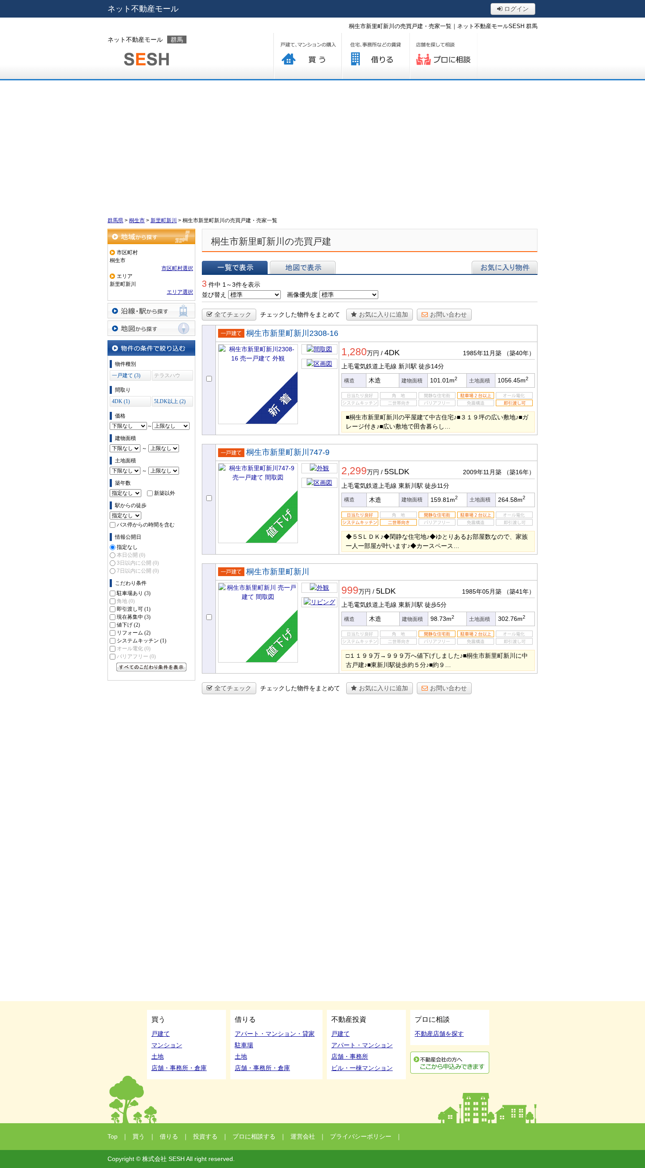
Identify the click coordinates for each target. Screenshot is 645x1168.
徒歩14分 (431, 366)
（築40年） (519, 353)
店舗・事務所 (349, 1056)
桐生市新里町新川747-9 (288, 452)
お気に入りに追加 (383, 314)
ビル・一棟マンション (362, 1067)
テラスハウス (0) (167, 376)
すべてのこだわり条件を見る (151, 667)
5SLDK (396, 471)
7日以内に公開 (138, 571)
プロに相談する (443, 56)
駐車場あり (133, 593)
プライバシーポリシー (360, 1136)
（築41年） (519, 591)
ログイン (515, 8)
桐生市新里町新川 (277, 571)
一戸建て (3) (126, 375)
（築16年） (519, 472)
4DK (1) (121, 401)
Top (113, 1136)
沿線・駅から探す (151, 310)
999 (349, 590)
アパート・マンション (362, 1045)
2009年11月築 (482, 472)
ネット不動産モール (143, 8)
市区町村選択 (177, 268)
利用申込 (449, 1063)
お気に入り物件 (505, 267)
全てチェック (233, 314)
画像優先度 (302, 294)
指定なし (127, 547)
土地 (157, 1056)
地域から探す (151, 236)
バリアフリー (136, 656)
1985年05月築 (482, 591)
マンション (166, 1045)
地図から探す (151, 328)
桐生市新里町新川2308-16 (292, 333)
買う (307, 56)
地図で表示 (303, 267)
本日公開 (131, 555)
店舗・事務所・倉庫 (179, 1067)
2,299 (354, 470)
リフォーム (133, 633)
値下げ (128, 625)
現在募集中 (133, 617)
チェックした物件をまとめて (300, 314)
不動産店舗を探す (439, 1033)
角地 (126, 601)
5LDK (386, 591)
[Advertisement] (322, 146)
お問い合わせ (448, 314)
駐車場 (244, 1045)
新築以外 (164, 493)
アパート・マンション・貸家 (275, 1033)
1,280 (354, 351)
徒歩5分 (436, 604)
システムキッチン (141, 641)
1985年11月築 (482, 353)
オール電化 (133, 648)
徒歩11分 (437, 485)
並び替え (214, 294)
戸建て (160, 1033)
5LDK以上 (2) (170, 401)
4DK (392, 352)
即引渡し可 (133, 609)
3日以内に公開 (138, 563)
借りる (375, 56)
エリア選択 (180, 292)
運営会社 (302, 1136)
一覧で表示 (235, 267)
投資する (205, 1136)
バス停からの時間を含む (146, 525)
